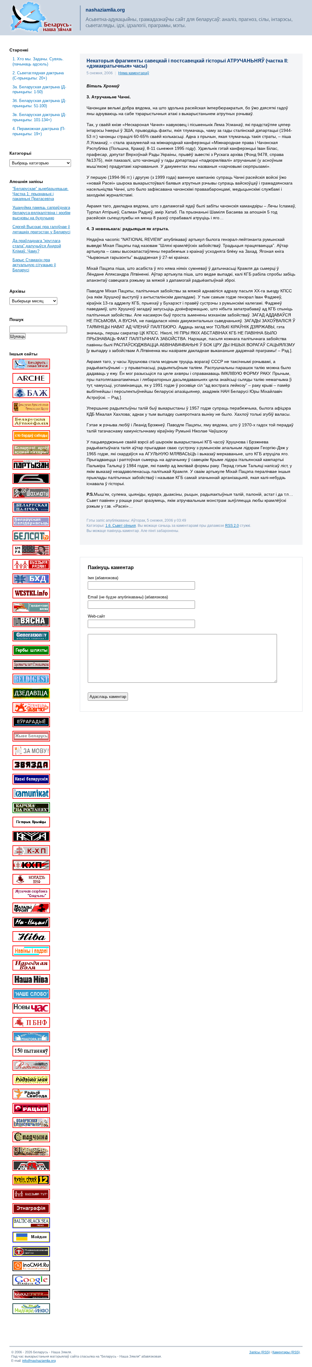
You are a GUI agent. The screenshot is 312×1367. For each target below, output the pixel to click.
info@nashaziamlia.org (39, 1360)
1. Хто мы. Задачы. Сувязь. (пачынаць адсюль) (38, 61)
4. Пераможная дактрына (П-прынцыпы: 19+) (38, 131)
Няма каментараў (133, 73)
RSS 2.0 (232, 525)
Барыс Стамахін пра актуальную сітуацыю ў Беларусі (34, 265)
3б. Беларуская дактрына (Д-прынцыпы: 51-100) (39, 103)
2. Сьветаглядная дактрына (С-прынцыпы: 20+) (38, 75)
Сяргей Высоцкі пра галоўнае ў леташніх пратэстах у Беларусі (41, 229)
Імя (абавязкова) (103, 578)
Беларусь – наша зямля (41, 17)
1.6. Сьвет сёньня (120, 525)
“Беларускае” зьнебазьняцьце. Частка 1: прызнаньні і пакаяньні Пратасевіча (40, 193)
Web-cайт (96, 616)
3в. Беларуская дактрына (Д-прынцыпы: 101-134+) (39, 117)
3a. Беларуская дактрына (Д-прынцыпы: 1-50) (39, 89)
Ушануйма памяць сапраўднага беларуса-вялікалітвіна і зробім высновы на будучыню (41, 212)
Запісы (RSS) (259, 1352)
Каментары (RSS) (286, 1352)
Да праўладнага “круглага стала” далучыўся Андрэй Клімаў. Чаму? (36, 245)
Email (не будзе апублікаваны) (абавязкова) (128, 597)
